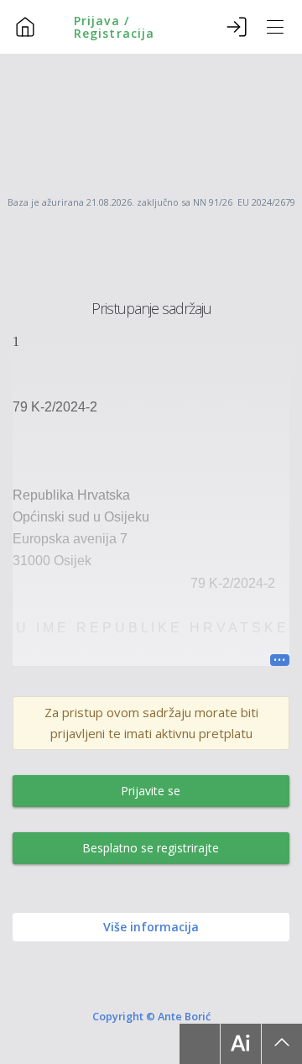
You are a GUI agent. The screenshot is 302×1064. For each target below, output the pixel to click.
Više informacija (151, 927)
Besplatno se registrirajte (150, 848)
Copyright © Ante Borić (151, 1015)
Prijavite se (150, 791)
